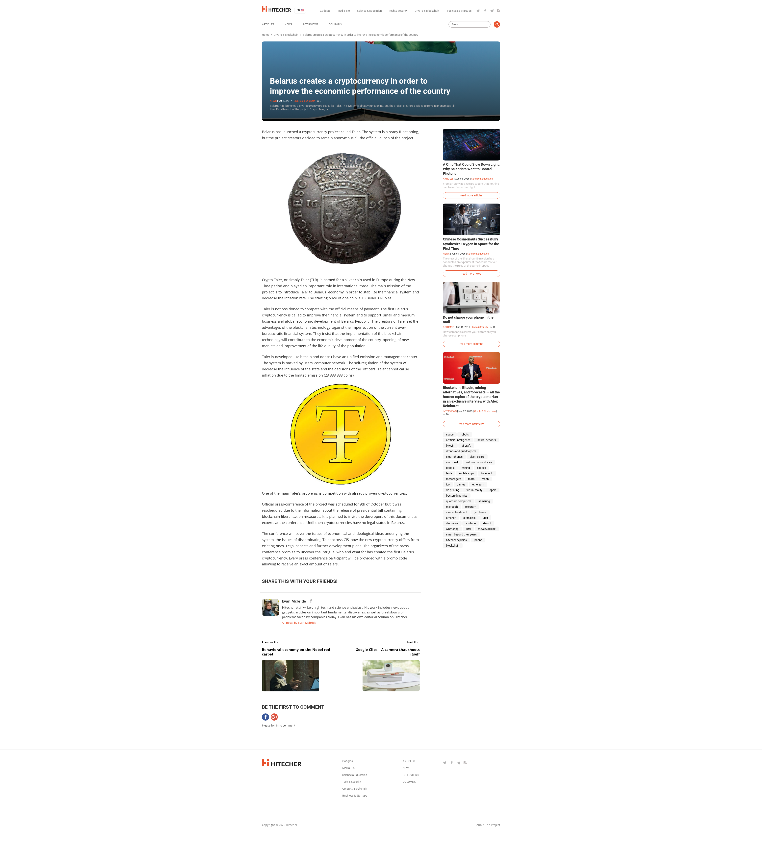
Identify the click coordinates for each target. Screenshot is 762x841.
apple (493, 490)
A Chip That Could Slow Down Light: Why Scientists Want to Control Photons (471, 169)
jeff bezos (480, 512)
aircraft (466, 445)
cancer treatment (456, 512)
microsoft (452, 506)
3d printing (452, 490)
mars (471, 479)
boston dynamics (456, 495)
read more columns (471, 343)
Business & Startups (459, 10)
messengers (453, 479)
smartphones (454, 456)
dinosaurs (452, 523)
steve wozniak (486, 529)
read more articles (471, 195)
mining (466, 467)
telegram (470, 506)
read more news (471, 273)
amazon (451, 517)
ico (448, 484)
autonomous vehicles (479, 462)
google (450, 467)
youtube (471, 523)
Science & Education (369, 10)
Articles (268, 24)
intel (468, 529)
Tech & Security (398, 10)
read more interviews (471, 424)
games (461, 484)
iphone (478, 540)
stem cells (469, 517)
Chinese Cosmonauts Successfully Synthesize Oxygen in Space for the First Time (471, 243)
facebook (487, 473)
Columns (335, 24)
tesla (449, 473)
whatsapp (452, 529)
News (288, 24)
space (449, 434)
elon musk (452, 462)
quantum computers (458, 501)
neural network (486, 440)
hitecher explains (456, 540)
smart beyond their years (461, 534)
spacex (481, 467)
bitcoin (450, 445)
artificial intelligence (458, 440)
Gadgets (325, 10)
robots (465, 434)
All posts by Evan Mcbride (299, 623)
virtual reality (474, 490)
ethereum (478, 484)
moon (485, 479)
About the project (488, 825)
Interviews (310, 24)
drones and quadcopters (461, 451)
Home (265, 34)
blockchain (452, 545)
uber (485, 517)
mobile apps (466, 473)
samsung (484, 501)
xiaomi (487, 523)
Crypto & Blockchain (427, 10)
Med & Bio (344, 10)
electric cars (477, 456)
